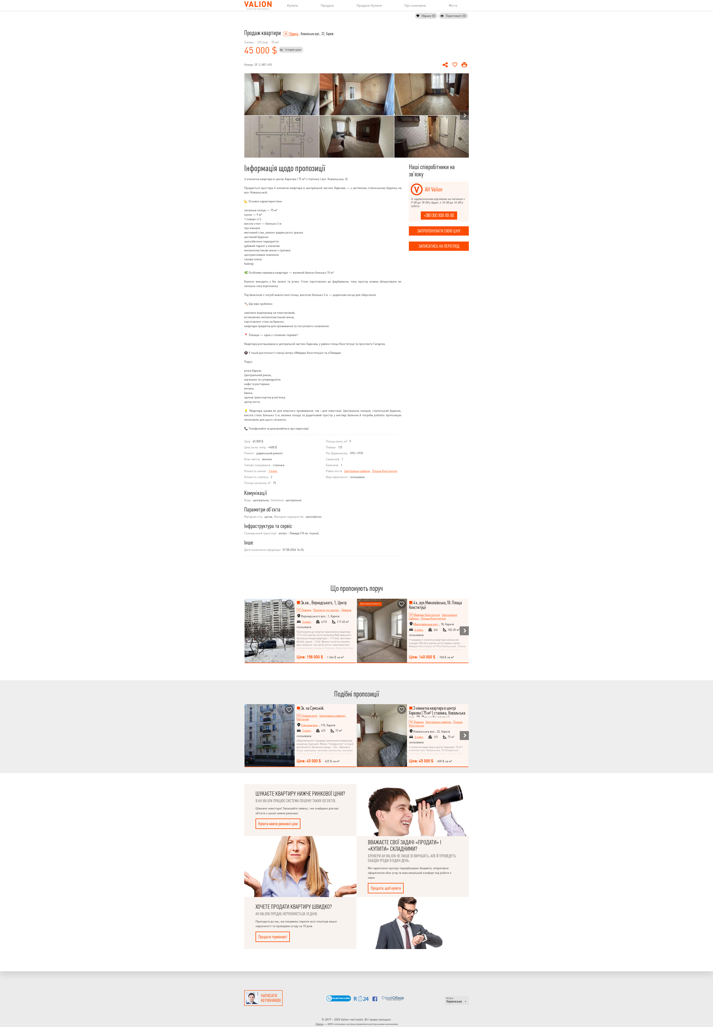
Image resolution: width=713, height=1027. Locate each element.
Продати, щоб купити (386, 888)
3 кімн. (273, 471)
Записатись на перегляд (439, 246)
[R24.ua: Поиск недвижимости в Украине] (361, 1000)
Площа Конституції (384, 471)
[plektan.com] (338, 1000)
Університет (309, 716)
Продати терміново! (272, 936)
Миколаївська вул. (425, 624)
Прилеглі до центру (326, 610)
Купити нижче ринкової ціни (278, 823)
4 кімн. (419, 630)
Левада (293, 34)
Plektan (319, 1024)
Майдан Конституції (427, 615)
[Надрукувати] (464, 64)
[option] (281, 115)
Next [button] (464, 115)
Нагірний (303, 719)
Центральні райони (357, 471)
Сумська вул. (309, 725)
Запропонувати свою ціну (438, 231)
